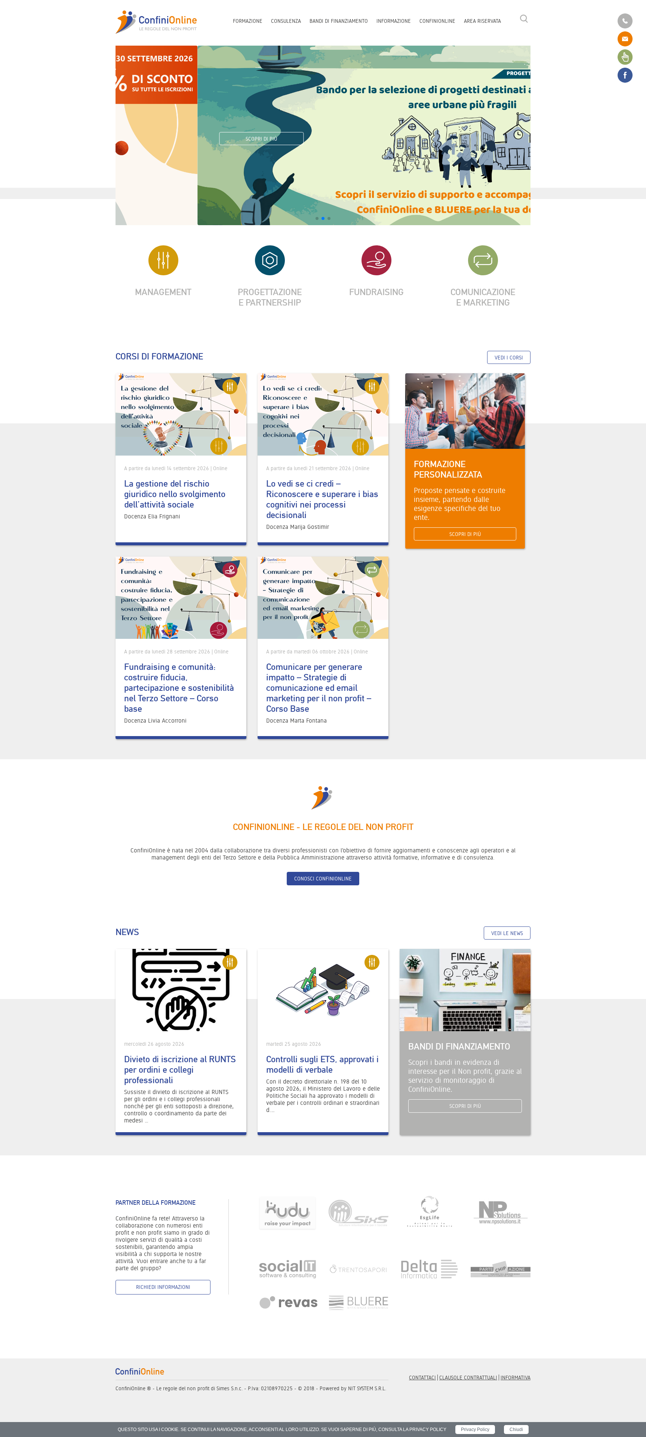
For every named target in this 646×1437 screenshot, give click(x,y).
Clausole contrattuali (468, 1378)
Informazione (393, 21)
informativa (515, 1378)
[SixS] (358, 1212)
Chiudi (516, 1429)
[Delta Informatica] (429, 1268)
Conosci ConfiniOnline (323, 879)
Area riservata (482, 21)
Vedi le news (507, 933)
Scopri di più (179, 139)
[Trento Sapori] (358, 1268)
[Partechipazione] (500, 1268)
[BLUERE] (358, 1302)
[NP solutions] (501, 1212)
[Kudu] (287, 1212)
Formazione (247, 21)
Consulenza (286, 21)
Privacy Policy (475, 1429)
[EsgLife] (429, 1212)
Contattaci (422, 1378)
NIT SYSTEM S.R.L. (367, 1388)
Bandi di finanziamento (339, 21)
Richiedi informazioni (163, 1287)
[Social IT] (287, 1268)
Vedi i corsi (509, 358)
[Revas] (287, 1302)
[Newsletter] (625, 56)
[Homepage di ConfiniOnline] (140, 1371)
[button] (317, 218)
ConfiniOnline (437, 21)
